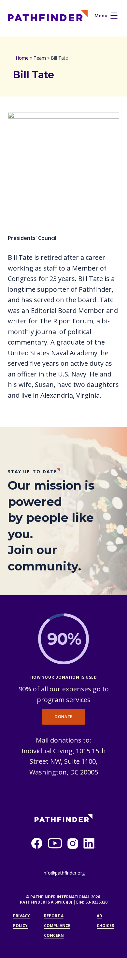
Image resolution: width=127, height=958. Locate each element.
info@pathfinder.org (64, 873)
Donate (63, 716)
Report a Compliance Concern (57, 925)
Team (40, 58)
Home (22, 58)
